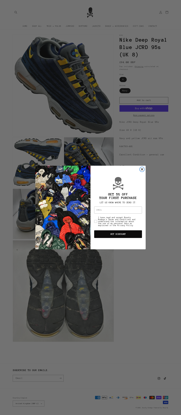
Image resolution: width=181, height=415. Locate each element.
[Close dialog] (142, 169)
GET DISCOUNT (118, 234)
